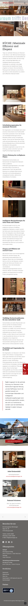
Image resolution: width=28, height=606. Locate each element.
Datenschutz (6, 574)
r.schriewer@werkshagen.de (14, 507)
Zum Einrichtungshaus (14, 441)
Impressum (5, 572)
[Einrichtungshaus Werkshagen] (8, 3)
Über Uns (5, 576)
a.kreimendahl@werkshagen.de (14, 476)
